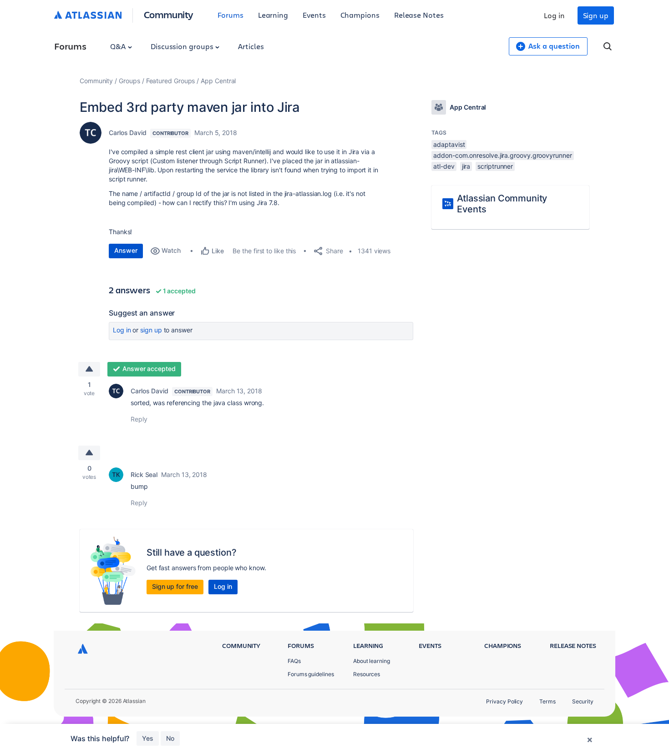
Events (314, 15)
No (170, 738)
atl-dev (443, 166)
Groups (129, 81)
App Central (218, 81)
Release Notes (419, 15)
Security (582, 701)
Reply (139, 419)
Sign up (595, 15)
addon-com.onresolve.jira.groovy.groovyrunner (502, 155)
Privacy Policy (504, 701)
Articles (251, 46)
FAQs (294, 661)
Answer (125, 250)
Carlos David (128, 132)
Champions (360, 15)
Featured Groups (170, 81)
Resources (366, 674)
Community (168, 14)
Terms (547, 701)
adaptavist (449, 144)
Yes (147, 738)
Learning (273, 15)
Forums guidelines (311, 674)
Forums (230, 15)
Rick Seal (144, 474)
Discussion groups (183, 46)
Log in (554, 15)
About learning (371, 661)
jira (466, 166)
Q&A (118, 46)
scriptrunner (495, 166)
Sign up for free (175, 586)
